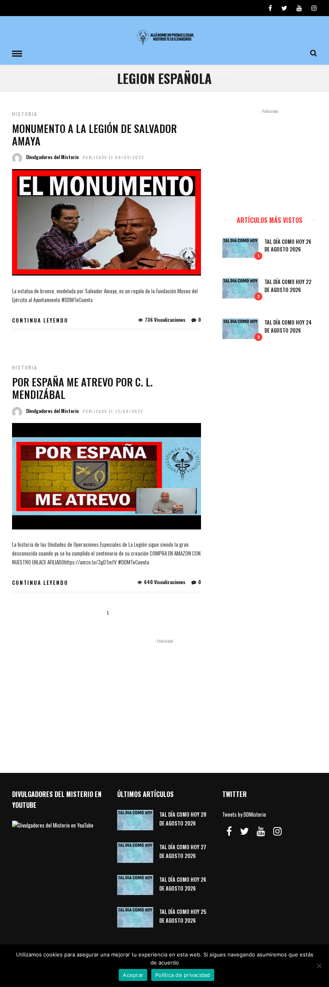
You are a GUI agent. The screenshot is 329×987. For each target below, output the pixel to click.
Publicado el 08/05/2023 (113, 157)
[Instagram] (314, 8)
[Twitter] (244, 831)
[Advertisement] (269, 159)
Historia (24, 113)
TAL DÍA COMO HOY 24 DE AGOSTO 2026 (288, 326)
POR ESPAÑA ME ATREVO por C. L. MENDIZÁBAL (82, 388)
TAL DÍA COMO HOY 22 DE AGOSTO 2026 (287, 286)
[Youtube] (299, 8)
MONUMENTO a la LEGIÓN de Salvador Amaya (94, 135)
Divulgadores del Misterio (52, 156)
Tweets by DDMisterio (244, 814)
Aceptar (133, 975)
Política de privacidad (182, 975)
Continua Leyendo (40, 320)
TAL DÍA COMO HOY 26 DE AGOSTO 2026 (287, 245)
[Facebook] (229, 831)
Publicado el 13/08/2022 (113, 411)
